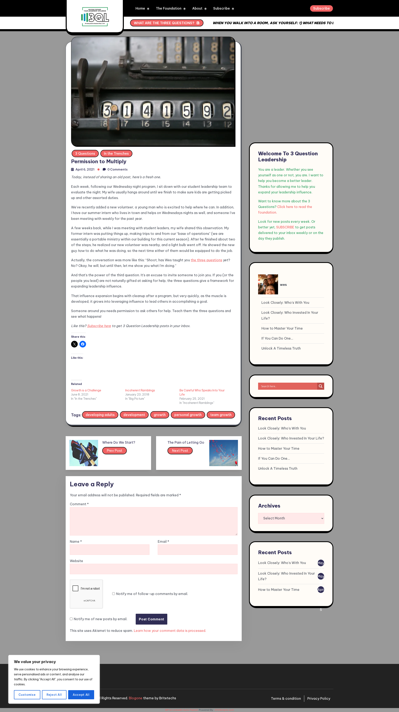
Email (163, 541)
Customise (27, 695)
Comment (79, 504)
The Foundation (168, 8)
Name (76, 541)
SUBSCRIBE (285, 227)
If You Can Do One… (277, 338)
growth (160, 415)
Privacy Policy (318, 698)
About (197, 8)
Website (76, 561)
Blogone (135, 698)
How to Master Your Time (282, 328)
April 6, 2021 (84, 169)
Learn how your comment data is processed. (170, 631)
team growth (221, 415)
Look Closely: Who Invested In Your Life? (289, 315)
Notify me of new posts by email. (100, 619)
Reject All (54, 695)
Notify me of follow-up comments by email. (152, 594)
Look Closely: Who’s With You (285, 302)
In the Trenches (116, 153)
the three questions (206, 260)
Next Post (180, 450)
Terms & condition (286, 698)
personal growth (188, 415)
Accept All (81, 695)
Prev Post (114, 450)
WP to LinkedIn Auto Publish (181, 709)
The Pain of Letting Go (185, 442)
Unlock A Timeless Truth (281, 348)
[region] (54, 679)
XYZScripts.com (224, 709)
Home (140, 8)
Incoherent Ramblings (140, 390)
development (134, 415)
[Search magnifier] (320, 386)
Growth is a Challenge (86, 390)
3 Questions (85, 153)
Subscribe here (99, 326)
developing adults (100, 415)
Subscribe (221, 8)
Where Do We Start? (118, 442)
